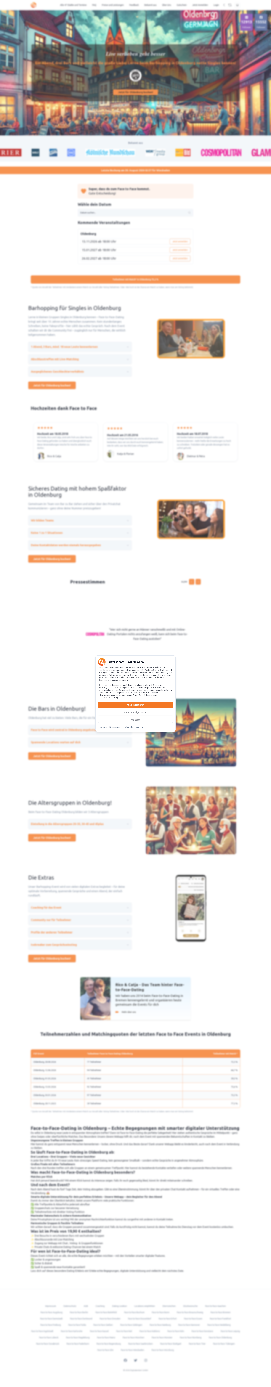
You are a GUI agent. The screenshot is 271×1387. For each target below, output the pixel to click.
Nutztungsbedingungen (132, 727)
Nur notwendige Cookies (136, 712)
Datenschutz (115, 727)
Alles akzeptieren (135, 705)
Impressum (103, 727)
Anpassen (135, 720)
